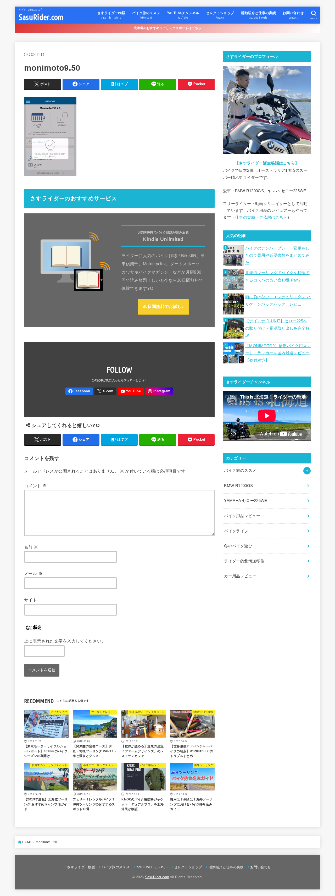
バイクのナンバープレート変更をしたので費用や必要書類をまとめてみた (277, 255)
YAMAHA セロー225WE (245, 501)
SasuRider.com (41, 17)
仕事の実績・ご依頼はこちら (261, 217)
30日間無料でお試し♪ (163, 306)
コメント (35, 485)
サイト (30, 600)
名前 (31, 547)
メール (33, 573)
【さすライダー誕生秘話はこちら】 (267, 163)
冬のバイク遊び (238, 546)
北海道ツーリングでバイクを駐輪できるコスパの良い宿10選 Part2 (277, 276)
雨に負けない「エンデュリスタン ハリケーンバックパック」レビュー (278, 300)
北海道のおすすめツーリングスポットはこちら (167, 28)
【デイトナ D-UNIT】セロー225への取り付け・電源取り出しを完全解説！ (277, 328)
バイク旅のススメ (240, 470)
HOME (27, 842)
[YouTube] (130, 391)
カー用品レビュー (240, 576)
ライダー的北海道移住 (244, 561)
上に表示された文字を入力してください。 (65, 641)
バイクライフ (236, 531)
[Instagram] (159, 391)
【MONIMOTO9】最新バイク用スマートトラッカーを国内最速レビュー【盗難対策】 (278, 353)
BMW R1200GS (238, 486)
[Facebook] (79, 391)
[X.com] (105, 391)
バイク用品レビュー (242, 516)
